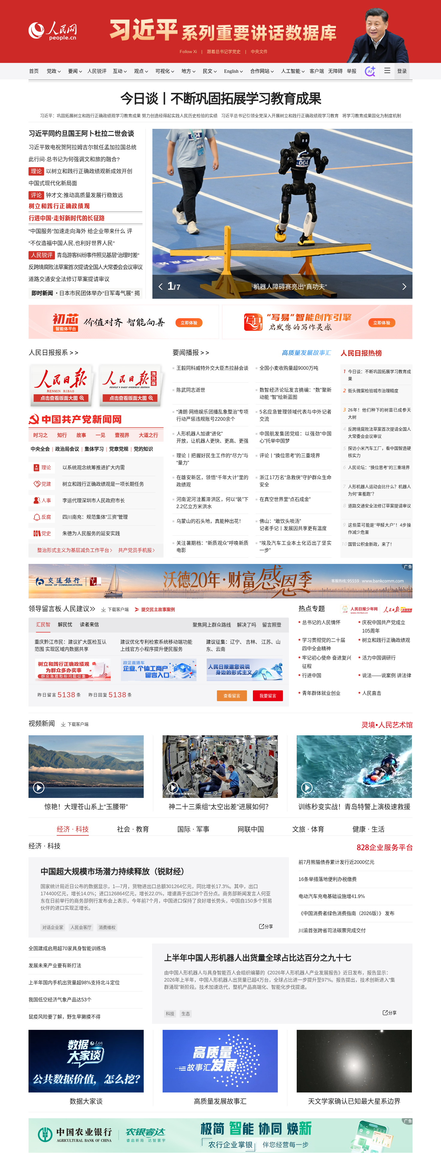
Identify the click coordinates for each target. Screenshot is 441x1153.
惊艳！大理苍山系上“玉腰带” (86, 807)
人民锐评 (96, 71)
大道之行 (148, 435)
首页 (34, 71)
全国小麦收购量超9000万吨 (289, 368)
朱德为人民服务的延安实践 (91, 533)
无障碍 (335, 71)
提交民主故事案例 (158, 609)
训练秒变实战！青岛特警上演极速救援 (354, 807)
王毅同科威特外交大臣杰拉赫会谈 (212, 368)
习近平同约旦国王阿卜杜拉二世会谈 (81, 133)
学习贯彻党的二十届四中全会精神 (323, 644)
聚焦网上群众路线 (212, 624)
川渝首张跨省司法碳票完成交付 (332, 930)
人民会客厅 (81, 927)
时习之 (40, 435)
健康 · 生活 (368, 829)
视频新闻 (41, 723)
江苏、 (268, 642)
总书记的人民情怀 (321, 622)
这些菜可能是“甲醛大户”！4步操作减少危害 (379, 529)
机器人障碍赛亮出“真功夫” (290, 286)
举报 (351, 71)
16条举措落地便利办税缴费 (327, 879)
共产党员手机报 (135, 550)
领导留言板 (45, 608)
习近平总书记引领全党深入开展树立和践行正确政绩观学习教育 (280, 115)
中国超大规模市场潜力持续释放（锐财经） (114, 871)
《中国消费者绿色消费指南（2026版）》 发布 (346, 913)
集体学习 (94, 449)
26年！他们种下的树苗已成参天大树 (379, 413)
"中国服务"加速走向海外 (57, 231)
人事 (46, 500)
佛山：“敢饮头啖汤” (280, 521)
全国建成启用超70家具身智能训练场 (67, 948)
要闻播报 (185, 352)
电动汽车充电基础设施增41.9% (331, 896)
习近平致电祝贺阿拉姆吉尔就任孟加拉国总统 (82, 147)
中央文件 (259, 51)
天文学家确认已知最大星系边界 (354, 1101)
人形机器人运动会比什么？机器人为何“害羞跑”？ (379, 490)
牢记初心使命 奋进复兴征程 (326, 662)
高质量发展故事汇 (220, 1101)
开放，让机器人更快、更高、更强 (212, 440)
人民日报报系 (48, 352)
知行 (62, 435)
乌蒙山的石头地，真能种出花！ (210, 521)
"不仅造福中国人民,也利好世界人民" (71, 243)
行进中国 (311, 675)
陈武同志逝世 (190, 390)
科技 (170, 1013)
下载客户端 (118, 609)
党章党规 (118, 449)
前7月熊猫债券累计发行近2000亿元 (336, 862)
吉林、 (253, 642)
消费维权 (107, 927)
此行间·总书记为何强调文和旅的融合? (74, 159)
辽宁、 (238, 642)
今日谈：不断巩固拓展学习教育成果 (379, 375)
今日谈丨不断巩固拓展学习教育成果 (220, 99)
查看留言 (232, 695)
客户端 (317, 71)
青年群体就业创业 (321, 693)
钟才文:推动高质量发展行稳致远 (84, 195)
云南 (220, 649)
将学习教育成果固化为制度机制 (371, 115)
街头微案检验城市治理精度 (373, 390)
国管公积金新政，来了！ (371, 544)
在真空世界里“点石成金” (285, 499)
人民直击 (371, 693)
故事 (81, 435)
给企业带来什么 (106, 231)
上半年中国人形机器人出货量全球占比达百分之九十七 (257, 958)
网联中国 (251, 829)
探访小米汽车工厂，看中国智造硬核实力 (379, 452)
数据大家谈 (86, 1101)
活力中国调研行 (379, 657)
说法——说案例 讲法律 (386, 675)
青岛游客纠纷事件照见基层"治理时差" (98, 255)
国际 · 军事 (193, 829)
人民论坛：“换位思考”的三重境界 (379, 467)
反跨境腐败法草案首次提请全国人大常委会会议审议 (85, 267)
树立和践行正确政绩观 (386, 640)
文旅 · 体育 (308, 829)
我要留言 (268, 695)
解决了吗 (246, 624)
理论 (46, 467)
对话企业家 (52, 927)
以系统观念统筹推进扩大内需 (93, 467)
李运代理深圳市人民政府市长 (93, 500)
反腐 (46, 517)
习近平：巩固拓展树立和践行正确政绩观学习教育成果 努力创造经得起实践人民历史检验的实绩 (129, 115)
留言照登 (271, 624)
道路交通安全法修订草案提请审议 (69, 279)
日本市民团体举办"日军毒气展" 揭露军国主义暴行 (99, 293)
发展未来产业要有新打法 (54, 965)
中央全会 (40, 449)
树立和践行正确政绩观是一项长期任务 (103, 484)
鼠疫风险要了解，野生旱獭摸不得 (64, 1016)
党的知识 (143, 449)
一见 (100, 435)
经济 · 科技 (73, 829)
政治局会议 (67, 449)
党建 (46, 484)
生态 (186, 1013)
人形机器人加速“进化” (199, 433)
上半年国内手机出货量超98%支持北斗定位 (74, 982)
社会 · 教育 (133, 829)
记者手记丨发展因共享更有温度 (293, 528)
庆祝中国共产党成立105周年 (383, 626)
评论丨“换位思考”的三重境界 (290, 455)
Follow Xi (188, 51)
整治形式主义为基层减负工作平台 (73, 550)
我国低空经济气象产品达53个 (60, 999)
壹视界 (122, 435)
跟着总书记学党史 (224, 51)
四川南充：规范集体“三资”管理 (95, 517)
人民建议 (76, 608)
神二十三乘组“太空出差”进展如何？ (220, 807)
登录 (402, 71)
